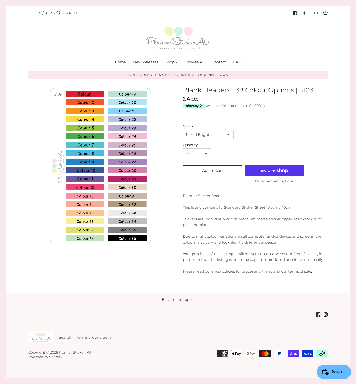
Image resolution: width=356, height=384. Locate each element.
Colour (188, 126)
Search (65, 337)
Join (49, 13)
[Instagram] (303, 12)
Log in (34, 13)
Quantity (190, 145)
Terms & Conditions (94, 337)
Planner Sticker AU (75, 352)
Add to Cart (212, 170)
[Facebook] (295, 12)
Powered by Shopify (45, 357)
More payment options (274, 181)
